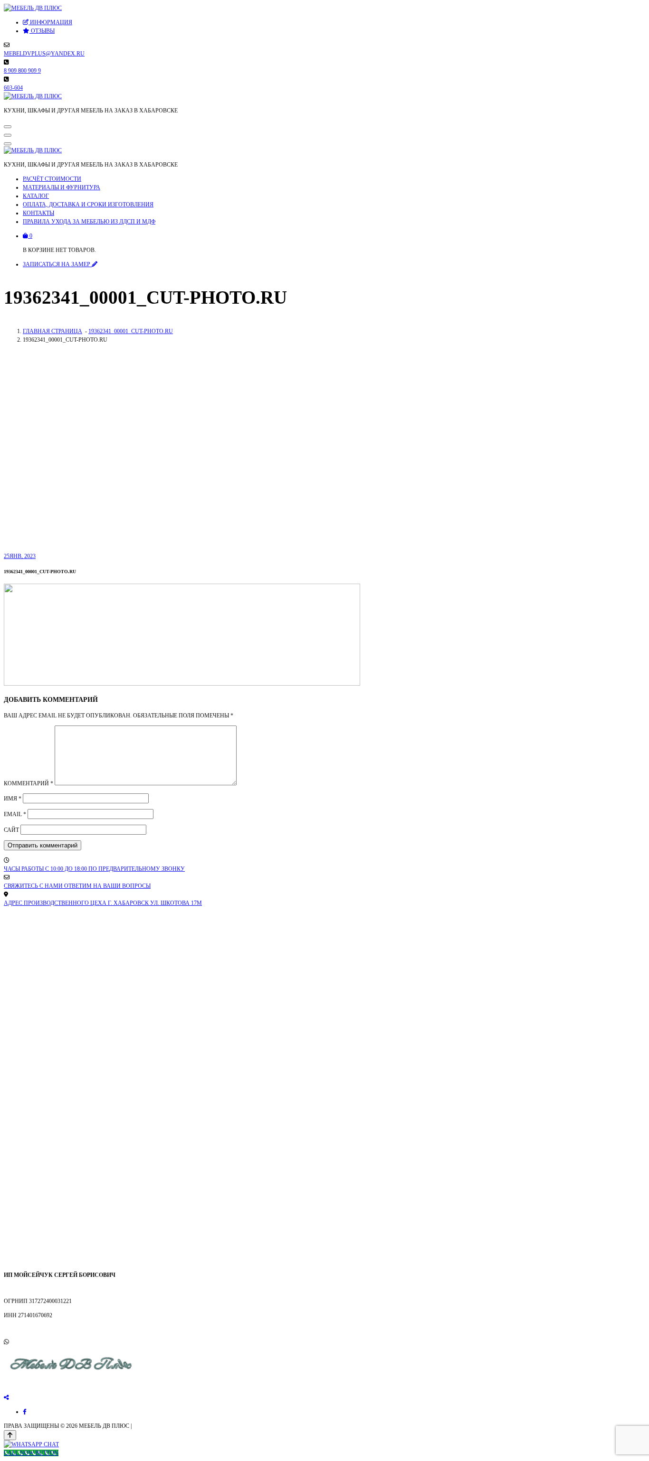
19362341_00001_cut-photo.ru (130, 331)
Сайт (11, 830)
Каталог (36, 196)
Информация (50, 22)
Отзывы (42, 31)
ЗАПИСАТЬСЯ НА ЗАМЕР (57, 264)
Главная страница (52, 331)
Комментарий (28, 783)
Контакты (38, 213)
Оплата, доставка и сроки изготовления (88, 204)
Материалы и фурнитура (61, 187)
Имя (12, 798)
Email (15, 814)
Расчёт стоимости (52, 179)
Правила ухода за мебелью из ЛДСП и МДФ (89, 221)
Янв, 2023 (20, 556)
